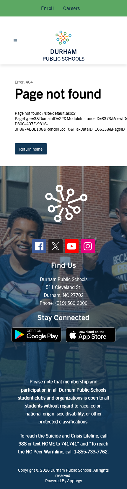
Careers (71, 8)
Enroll (47, 8)
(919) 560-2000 (71, 303)
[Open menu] (15, 40)
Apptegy (74, 480)
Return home (31, 149)
